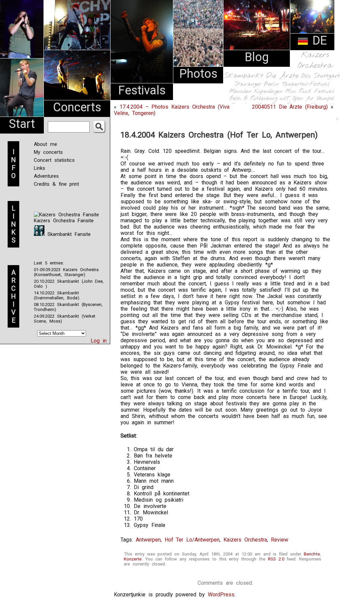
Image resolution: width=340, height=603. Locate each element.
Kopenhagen (268, 91)
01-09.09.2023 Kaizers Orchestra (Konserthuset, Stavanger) (66, 272)
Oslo (306, 76)
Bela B (238, 98)
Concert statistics (54, 160)
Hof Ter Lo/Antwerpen (192, 540)
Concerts (77, 107)
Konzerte (132, 558)
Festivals (142, 90)
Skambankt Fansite (67, 234)
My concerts (48, 152)
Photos (198, 74)
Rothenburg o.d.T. (270, 98)
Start (22, 124)
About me (45, 144)
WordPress (221, 594)
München (240, 91)
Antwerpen (148, 540)
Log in (99, 341)
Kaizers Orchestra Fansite (64, 221)
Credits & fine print (56, 184)
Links (39, 168)
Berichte (312, 554)
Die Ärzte (282, 75)
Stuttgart (327, 76)
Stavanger (247, 84)
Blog (257, 57)
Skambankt (243, 75)
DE (317, 41)
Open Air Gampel (313, 98)
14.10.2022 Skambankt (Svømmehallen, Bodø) (56, 295)
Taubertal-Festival (306, 84)
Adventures (46, 176)
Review (279, 540)
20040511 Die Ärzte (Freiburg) (290, 107)
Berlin (271, 84)
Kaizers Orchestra (315, 60)
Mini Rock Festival (309, 91)
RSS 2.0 (276, 558)
